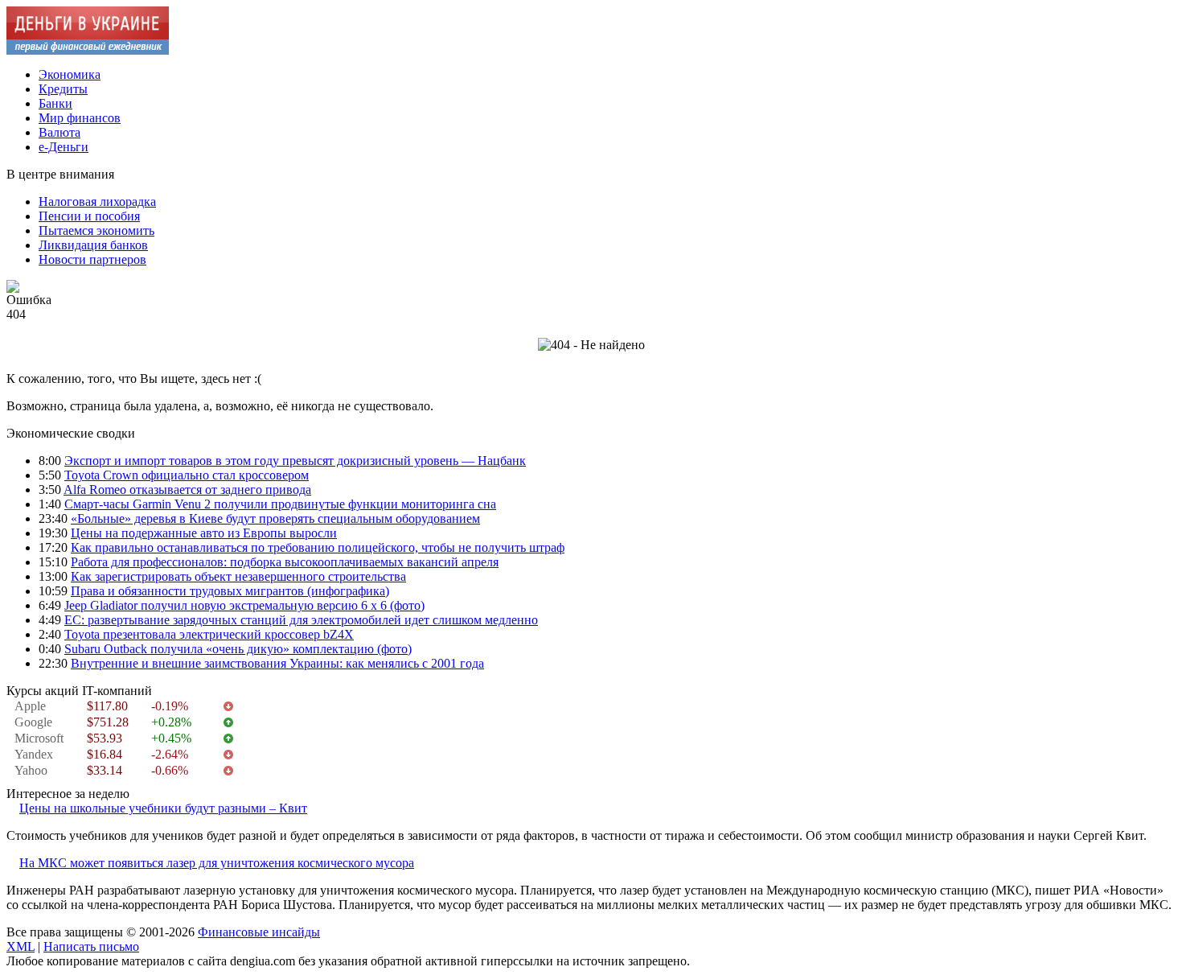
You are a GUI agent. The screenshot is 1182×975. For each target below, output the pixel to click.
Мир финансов (80, 118)
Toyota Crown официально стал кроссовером (186, 475)
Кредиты (63, 89)
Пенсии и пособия (89, 216)
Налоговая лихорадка (97, 201)
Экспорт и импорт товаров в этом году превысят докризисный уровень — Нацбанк (295, 460)
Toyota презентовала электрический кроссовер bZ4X (209, 634)
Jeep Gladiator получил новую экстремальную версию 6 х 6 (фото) (244, 605)
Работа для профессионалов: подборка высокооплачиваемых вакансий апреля (285, 562)
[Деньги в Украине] (87, 50)
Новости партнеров (92, 259)
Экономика (70, 74)
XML (20, 946)
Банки (55, 103)
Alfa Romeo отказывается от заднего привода (187, 489)
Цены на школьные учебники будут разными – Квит (163, 808)
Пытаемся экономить (96, 230)
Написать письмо (91, 946)
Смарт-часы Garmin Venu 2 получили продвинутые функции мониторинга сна (280, 504)
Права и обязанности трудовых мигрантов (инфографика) (230, 591)
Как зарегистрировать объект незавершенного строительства (238, 576)
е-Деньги (63, 147)
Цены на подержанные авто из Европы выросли (204, 533)
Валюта (59, 132)
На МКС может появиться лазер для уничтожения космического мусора (216, 863)
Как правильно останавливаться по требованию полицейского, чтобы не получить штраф (317, 547)
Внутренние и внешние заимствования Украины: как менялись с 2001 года (277, 663)
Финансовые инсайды (259, 932)
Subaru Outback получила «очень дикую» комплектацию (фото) (238, 649)
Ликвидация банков (93, 245)
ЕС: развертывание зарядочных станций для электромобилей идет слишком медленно (301, 620)
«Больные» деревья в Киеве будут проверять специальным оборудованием (275, 518)
